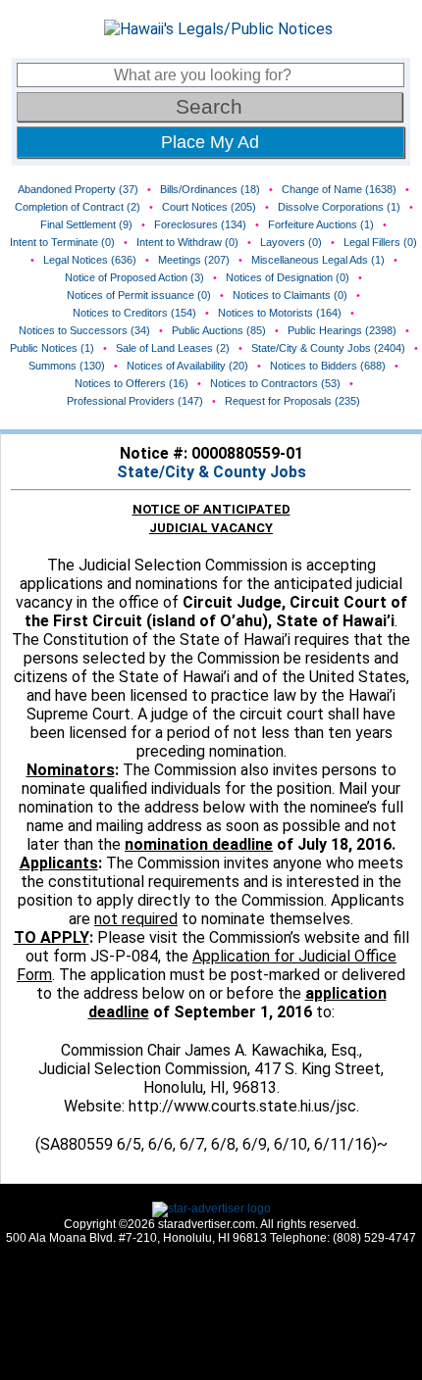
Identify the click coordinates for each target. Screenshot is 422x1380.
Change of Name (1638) (339, 189)
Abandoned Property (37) (78, 189)
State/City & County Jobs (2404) (328, 348)
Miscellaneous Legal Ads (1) (318, 260)
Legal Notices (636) (89, 260)
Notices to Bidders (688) (328, 365)
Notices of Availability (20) (187, 365)
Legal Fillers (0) (380, 242)
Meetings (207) (194, 260)
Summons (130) (66, 365)
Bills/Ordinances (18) (210, 189)
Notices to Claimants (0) (290, 295)
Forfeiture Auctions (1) (321, 224)
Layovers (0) (291, 242)
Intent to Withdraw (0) (187, 242)
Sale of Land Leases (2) (173, 348)
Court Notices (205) (209, 207)
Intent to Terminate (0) (62, 242)
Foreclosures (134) (200, 224)
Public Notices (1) (52, 348)
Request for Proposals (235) (292, 401)
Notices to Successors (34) (84, 330)
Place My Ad (210, 142)
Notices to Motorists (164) (280, 313)
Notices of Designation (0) (287, 277)
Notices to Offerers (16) (131, 383)
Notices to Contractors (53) (275, 383)
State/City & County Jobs (211, 472)
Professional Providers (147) (135, 401)
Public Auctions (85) (219, 330)
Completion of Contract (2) (77, 207)
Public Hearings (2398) (342, 330)
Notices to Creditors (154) (134, 313)
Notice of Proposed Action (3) (134, 277)
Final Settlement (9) (86, 224)
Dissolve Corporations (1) (339, 207)
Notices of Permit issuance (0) (139, 295)
